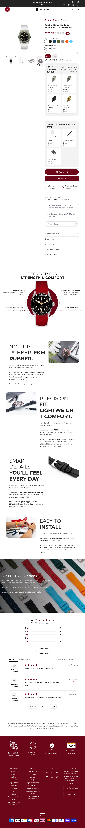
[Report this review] (73, 667)
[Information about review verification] (57, 659)
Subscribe (71, 794)
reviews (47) (13, 659)
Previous (33, 706)
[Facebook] (64, 5)
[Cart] (77, 9)
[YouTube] (77, 5)
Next (53, 706)
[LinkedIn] (73, 2)
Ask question (43, 654)
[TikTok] (77, 2)
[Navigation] (7, 9)
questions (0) (24, 659)
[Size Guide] (77, 53)
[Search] (73, 9)
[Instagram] (68, 5)
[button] (11, 61)
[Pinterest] (73, 5)
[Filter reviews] (75, 659)
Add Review (44, 649)
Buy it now (62, 178)
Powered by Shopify (49, 825)
